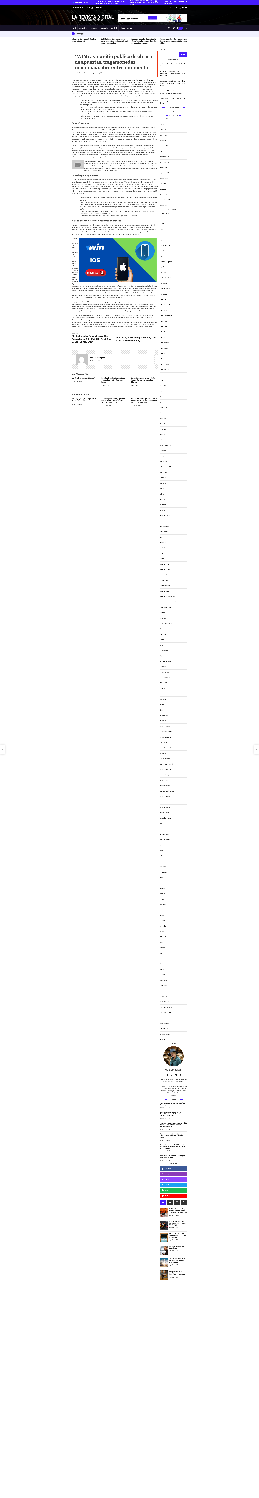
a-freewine (163, 440)
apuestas (163, 451)
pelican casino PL (165, 856)
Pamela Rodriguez (85, 73)
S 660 (161, 942)
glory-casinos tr (165, 715)
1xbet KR (163, 337)
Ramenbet (163, 926)
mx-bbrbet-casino (165, 818)
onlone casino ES (165, 834)
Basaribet (163, 510)
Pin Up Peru (163, 872)
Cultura (162, 645)
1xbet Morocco (164, 348)
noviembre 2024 (165, 162)
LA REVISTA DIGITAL (93, 17)
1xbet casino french (166, 316)
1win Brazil (163, 256)
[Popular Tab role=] (163, 1202)
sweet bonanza (164, 985)
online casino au (165, 829)
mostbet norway (165, 785)
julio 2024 (163, 184)
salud (161, 953)
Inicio (74, 28)
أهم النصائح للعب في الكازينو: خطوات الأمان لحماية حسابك (84, 40)
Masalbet (163, 753)
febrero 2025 (164, 146)
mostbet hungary (165, 775)
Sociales (162, 974)
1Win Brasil (163, 251)
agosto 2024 (164, 178)
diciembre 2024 (164, 157)
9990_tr (162, 434)
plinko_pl (162, 893)
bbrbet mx (163, 521)
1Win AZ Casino (165, 245)
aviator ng (163, 494)
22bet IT (162, 391)
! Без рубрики (164, 213)
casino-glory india (165, 607)
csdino (162, 640)
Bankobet (163, 505)
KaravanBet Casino (166, 731)
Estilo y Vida (163, 683)
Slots (161, 964)
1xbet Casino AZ (165, 305)
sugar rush (163, 980)
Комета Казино (165, 1034)
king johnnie (163, 742)
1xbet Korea (163, 332)
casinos (162, 613)
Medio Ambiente (165, 758)
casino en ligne (164, 564)
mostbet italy (164, 780)
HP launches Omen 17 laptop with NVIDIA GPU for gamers (177, 1235)
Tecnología (113, 28)
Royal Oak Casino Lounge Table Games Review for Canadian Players (113, 380)
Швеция (162, 1039)
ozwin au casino (165, 840)
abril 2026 (163, 140)
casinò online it (164, 591)
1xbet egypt (163, 321)
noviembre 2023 (165, 200)
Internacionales (165, 726)
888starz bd (163, 413)
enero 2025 (163, 151)
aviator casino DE (165, 467)
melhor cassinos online (167, 764)
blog (161, 537)
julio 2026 (163, 124)
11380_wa (163, 229)
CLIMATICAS (164, 618)
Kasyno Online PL (165, 737)
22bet (161, 380)
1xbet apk (163, 299)
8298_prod (163, 407)
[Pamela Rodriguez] (82, 359)
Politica (162, 899)
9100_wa (163, 418)
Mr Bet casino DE (165, 807)
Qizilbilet (162, 920)
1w (161, 240)
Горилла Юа (164, 1028)
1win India (163, 272)
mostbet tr (163, 802)
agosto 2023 (164, 205)
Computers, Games (166, 623)
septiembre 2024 (165, 173)
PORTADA (163, 904)
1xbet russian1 (164, 370)
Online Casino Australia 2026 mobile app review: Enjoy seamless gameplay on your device (173, 101)
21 (160, 375)
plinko (162, 883)
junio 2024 (163, 189)
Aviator (162, 456)
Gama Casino (164, 699)
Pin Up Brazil (164, 866)
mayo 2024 (163, 194)
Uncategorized (164, 1001)
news (161, 823)
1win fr (162, 267)
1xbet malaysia (164, 343)
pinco (161, 877)
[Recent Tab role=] (170, 1202)
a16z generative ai (165, 445)
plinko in (162, 888)
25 (160, 396)
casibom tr (163, 553)
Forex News (163, 688)
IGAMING (163, 721)
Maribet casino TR (165, 748)
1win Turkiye (164, 283)
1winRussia (163, 294)
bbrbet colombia (165, 515)
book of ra (163, 542)
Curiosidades (104, 28)
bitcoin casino (164, 526)
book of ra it (163, 548)
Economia (163, 667)
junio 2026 (163, 130)
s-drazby (162, 947)
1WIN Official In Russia (167, 278)
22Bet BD (163, 386)
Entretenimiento (84, 28)
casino (162, 559)
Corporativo (163, 629)
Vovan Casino (164, 1023)
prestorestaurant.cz (166, 910)
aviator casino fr (165, 472)
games (162, 704)
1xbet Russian (164, 364)
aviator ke (163, 483)
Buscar (162, 50)
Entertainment (164, 672)
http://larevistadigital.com (97, 361)
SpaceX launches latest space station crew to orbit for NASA (177, 1260)
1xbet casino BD (165, 310)
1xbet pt (162, 353)
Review (162, 931)
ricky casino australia (166, 937)
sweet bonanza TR (165, 991)
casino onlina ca (165, 575)
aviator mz (163, 488)
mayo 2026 (163, 135)
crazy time (163, 634)
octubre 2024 (164, 167)
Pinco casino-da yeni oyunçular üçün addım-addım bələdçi (172, 1156)
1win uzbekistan (165, 289)
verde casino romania (166, 1018)
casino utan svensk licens (168, 596)
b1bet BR (163, 499)
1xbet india (163, 326)
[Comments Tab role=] (177, 1202)
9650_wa (163, 429)
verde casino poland (166, 1012)
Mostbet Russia (165, 796)
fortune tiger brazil (165, 694)
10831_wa (163, 224)
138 (161, 235)
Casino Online (164, 580)
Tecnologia (163, 996)
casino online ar (165, 586)
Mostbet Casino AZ (166, 769)
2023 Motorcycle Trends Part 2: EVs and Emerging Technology (177, 1223)
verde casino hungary (166, 1007)
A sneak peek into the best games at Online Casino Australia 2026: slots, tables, (173, 41)
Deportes (94, 28)
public (162, 915)
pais (161, 845)
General (129, 28)
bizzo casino (164, 532)
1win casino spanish (166, 262)
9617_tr (162, 424)
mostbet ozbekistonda (167, 791)
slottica (162, 969)
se (160, 958)
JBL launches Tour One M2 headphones (178, 1247)
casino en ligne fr (165, 569)
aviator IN (163, 478)
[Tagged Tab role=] (184, 1202)
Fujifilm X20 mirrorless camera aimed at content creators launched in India (178, 1210)
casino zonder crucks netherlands (170, 602)
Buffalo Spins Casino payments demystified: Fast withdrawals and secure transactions (114, 41)
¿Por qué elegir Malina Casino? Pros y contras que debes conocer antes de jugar (116, 2)
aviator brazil (164, 461)
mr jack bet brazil (165, 812)
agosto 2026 (164, 119)
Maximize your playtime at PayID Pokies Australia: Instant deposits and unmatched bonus (143, 41)
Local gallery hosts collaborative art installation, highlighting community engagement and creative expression (177, 1274)
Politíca (122, 28)
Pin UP (162, 861)
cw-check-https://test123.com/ (83, 378)
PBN (161, 850)
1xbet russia (164, 359)
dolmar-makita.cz (165, 661)
